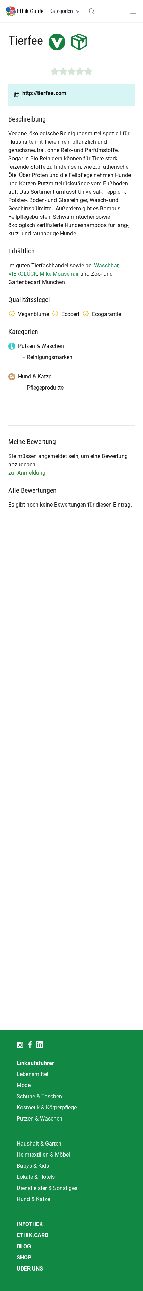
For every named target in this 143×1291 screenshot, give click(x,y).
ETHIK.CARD (32, 1235)
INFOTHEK (30, 1224)
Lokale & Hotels (36, 1177)
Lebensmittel (32, 1074)
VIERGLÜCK (22, 273)
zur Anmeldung (26, 472)
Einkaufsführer (35, 1063)
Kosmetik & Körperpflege (47, 1107)
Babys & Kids (33, 1166)
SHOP (24, 1257)
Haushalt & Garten (39, 1143)
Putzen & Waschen (39, 1118)
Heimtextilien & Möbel (43, 1154)
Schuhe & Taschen (39, 1096)
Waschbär (106, 265)
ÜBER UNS (30, 1268)
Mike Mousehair (59, 273)
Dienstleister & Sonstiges (47, 1188)
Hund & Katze (33, 1199)
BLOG (24, 1246)
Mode (24, 1085)
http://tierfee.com (44, 93)
